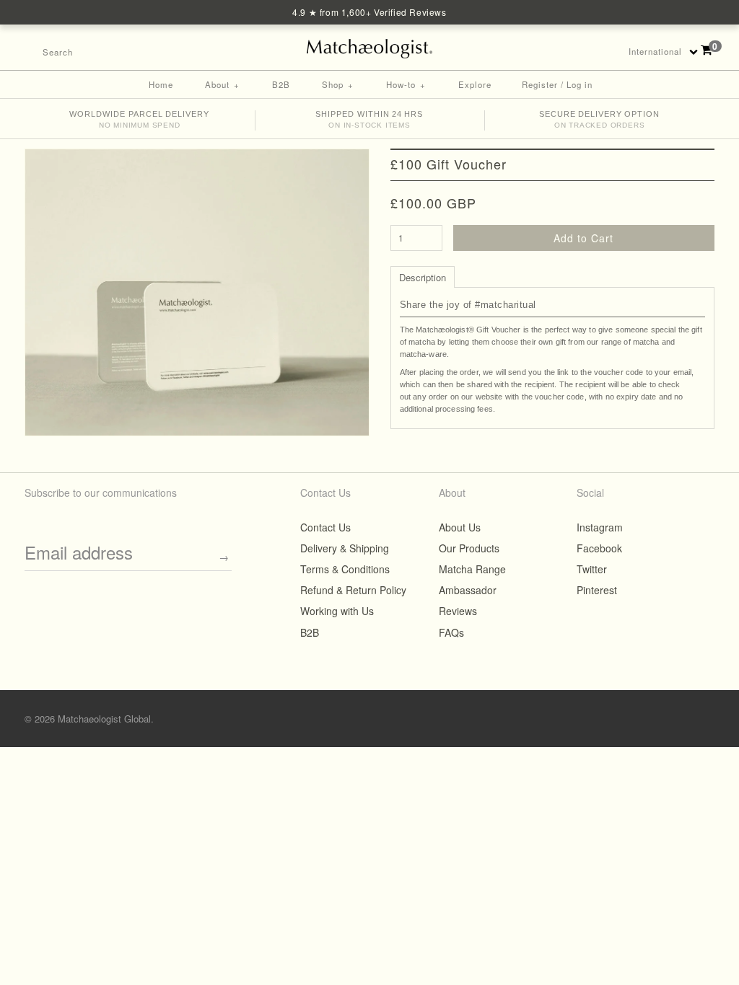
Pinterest (573, 51)
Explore (474, 84)
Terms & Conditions (345, 569)
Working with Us (337, 611)
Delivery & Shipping (344, 548)
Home (161, 84)
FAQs (451, 632)
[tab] (422, 276)
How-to (406, 84)
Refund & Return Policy (353, 590)
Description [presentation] (422, 277)
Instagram (592, 51)
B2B (281, 84)
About (222, 84)
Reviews (458, 611)
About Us (460, 527)
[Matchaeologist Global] (370, 46)
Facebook (535, 51)
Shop (338, 84)
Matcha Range (472, 569)
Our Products (469, 548)
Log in (579, 84)
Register (540, 84)
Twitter (554, 51)
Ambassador (468, 590)
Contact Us (325, 527)
